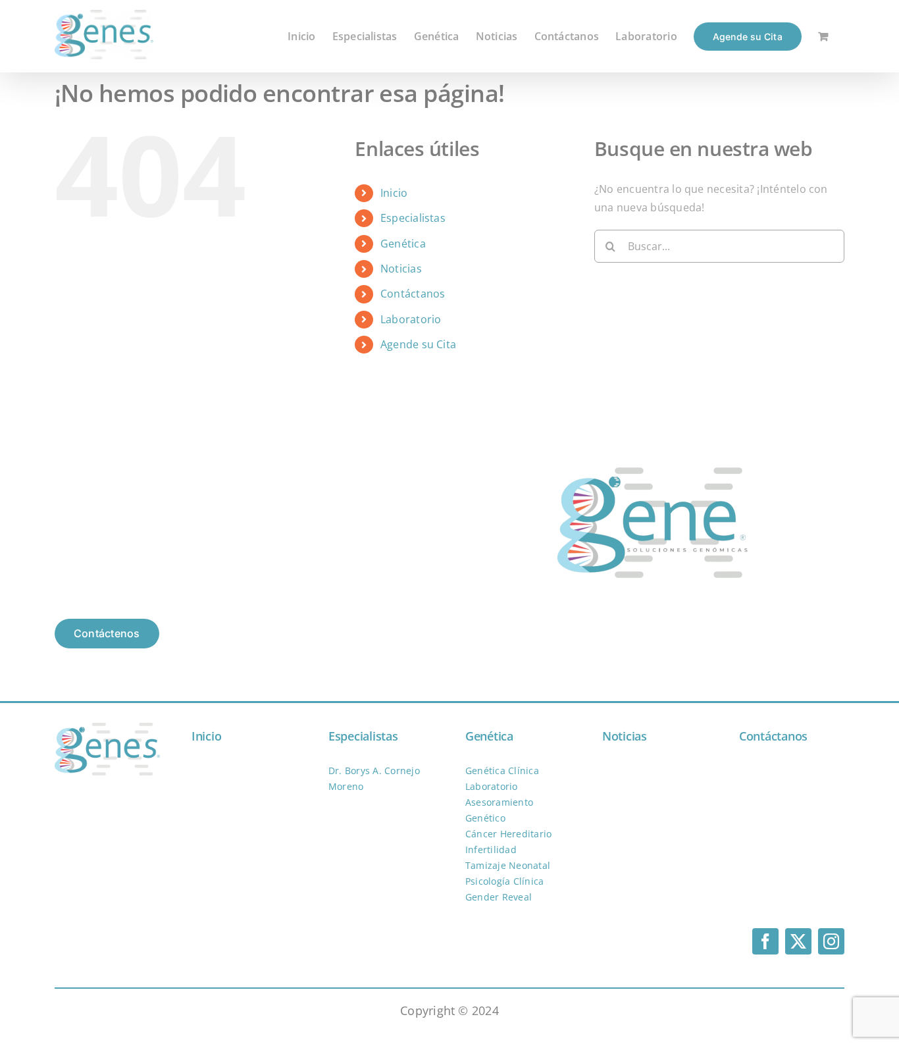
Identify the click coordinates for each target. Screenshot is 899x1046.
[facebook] (765, 941)
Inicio (393, 193)
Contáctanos (413, 293)
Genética (403, 243)
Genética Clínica (502, 770)
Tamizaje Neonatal (507, 865)
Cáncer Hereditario (508, 833)
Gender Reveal (498, 897)
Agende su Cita (418, 344)
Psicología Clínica (504, 881)
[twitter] (798, 941)
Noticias (401, 268)
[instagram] (831, 941)
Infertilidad (491, 849)
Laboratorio (411, 319)
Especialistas (413, 218)
